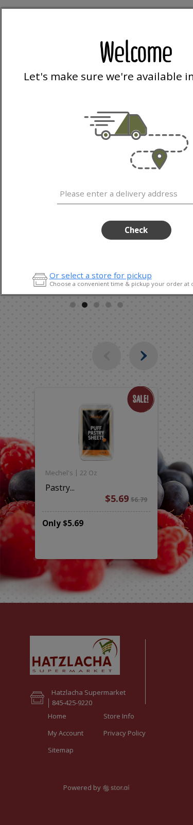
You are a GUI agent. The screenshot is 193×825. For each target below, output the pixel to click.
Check (136, 230)
